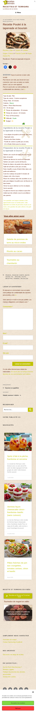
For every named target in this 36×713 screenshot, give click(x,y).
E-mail (5, 343)
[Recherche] (30, 410)
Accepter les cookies (18, 703)
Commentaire (8, 306)
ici (24, 89)
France (11, 53)
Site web (6, 353)
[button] (33, 692)
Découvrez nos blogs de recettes (13, 654)
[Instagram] (21, 689)
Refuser (18, 708)
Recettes (6, 50)
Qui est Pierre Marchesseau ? (12, 667)
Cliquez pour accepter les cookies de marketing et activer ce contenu (18, 613)
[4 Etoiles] (8, 74)
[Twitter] (10, 689)
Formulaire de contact (10, 639)
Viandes (17, 50)
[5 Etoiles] (10, 74)
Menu (19, 12)
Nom (5, 333)
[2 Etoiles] (5, 74)
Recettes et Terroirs (16, 7)
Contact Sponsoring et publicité (12, 642)
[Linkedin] (26, 689)
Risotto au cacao (14, 251)
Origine (5, 53)
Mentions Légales (8, 669)
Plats (11, 50)
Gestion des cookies (9, 677)
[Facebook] (5, 689)
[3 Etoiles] (6, 74)
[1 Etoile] (3, 74)
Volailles (25, 50)
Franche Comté (20, 53)
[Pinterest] (15, 689)
